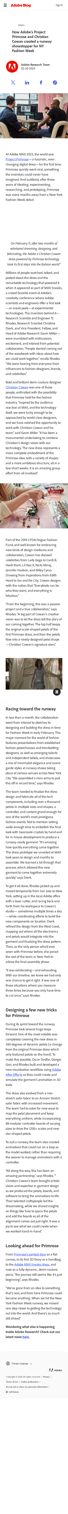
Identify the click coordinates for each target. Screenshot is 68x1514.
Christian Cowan (17, 387)
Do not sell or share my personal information (27, 1387)
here (25, 1337)
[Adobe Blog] (39, 5)
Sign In (59, 5)
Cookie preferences (30, 1382)
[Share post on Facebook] (41, 83)
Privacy (46, 1376)
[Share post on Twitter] (13, 83)
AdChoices (14, 1392)
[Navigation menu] (5, 5)
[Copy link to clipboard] (55, 83)
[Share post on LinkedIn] (27, 83)
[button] (57, 692)
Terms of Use (12, 1382)
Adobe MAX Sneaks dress (31, 1264)
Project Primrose (17, 159)
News (21, 25)
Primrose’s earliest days (30, 1254)
